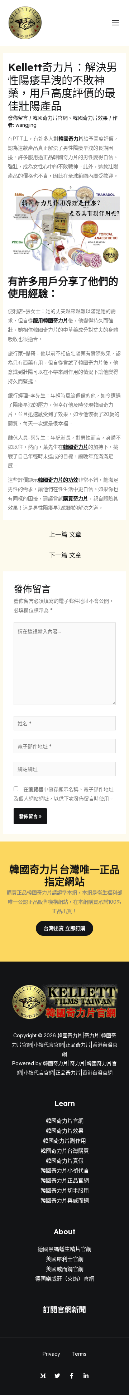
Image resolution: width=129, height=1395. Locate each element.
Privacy (51, 1354)
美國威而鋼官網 (64, 1269)
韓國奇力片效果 (90, 118)
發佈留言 (18, 118)
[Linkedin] (86, 1376)
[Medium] (43, 1376)
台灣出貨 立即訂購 (64, 928)
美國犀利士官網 (64, 1259)
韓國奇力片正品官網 (64, 1180)
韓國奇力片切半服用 (64, 1190)
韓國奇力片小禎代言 (64, 1170)
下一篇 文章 (65, 555)
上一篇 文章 (65, 534)
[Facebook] (72, 1376)
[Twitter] (57, 1376)
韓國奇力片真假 (64, 1160)
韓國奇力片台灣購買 (64, 1150)
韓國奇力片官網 (50, 118)
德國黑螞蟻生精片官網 (64, 1249)
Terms (79, 1354)
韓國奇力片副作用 (64, 1140)
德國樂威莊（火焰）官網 (64, 1278)
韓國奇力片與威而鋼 (64, 1200)
